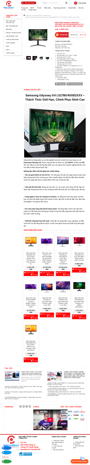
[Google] (26, 412)
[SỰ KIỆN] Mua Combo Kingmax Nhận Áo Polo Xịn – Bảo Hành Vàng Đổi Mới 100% (66, 399)
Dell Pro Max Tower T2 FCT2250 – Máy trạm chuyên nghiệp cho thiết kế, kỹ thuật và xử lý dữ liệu (31, 378)
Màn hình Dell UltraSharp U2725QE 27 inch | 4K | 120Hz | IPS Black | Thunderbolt (63, 263)
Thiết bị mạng (10, 43)
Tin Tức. (23, 448)
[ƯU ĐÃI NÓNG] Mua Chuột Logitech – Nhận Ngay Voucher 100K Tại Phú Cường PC (23, 403)
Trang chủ (24, 8)
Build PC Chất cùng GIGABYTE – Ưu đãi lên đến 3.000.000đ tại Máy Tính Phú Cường (65, 389)
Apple (8, 49)
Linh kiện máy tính (12, 36)
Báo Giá (81, 8)
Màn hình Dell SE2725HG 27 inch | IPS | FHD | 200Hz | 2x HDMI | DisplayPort (79, 307)
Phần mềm (47, 8)
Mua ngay (62, 89)
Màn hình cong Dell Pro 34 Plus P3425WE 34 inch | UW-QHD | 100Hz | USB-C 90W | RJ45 (47, 263)
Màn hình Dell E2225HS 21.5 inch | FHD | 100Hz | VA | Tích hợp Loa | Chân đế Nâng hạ (31, 263)
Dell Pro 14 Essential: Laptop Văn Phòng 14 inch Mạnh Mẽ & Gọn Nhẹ (23, 397)
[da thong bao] (25, 459)
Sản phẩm (82, 3)
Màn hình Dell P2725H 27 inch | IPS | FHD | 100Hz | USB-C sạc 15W (47, 306)
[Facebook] (20, 412)
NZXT (32, 8)
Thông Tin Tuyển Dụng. (29, 452)
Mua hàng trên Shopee (80, 461)
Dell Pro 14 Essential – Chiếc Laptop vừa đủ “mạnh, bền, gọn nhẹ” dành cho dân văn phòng (23, 392)
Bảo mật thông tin (58, 455)
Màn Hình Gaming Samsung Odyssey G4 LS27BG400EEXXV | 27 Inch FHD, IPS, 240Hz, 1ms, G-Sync (52, 17)
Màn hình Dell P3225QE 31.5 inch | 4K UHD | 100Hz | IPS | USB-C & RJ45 (79, 261)
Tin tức (39, 8)
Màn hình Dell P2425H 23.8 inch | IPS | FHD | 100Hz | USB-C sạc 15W (63, 306)
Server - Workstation (13, 32)
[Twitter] (23, 412)
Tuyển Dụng (32, 10)
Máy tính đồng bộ (12, 26)
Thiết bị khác (10, 53)
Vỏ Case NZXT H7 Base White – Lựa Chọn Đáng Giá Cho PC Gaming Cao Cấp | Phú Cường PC (65, 394)
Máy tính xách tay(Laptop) (10, 21)
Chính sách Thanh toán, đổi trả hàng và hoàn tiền (58, 447)
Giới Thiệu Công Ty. (28, 450)
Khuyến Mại (72, 8)
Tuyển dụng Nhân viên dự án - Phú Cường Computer (64, 391)
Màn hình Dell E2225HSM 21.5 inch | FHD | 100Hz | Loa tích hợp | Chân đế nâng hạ (31, 351)
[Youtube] (29, 412)
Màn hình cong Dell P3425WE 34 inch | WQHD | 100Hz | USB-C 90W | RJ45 (31, 307)
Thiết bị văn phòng (12, 39)
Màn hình (9, 29)
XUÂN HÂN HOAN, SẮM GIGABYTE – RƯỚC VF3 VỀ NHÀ (64, 397)
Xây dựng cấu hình (60, 8)
